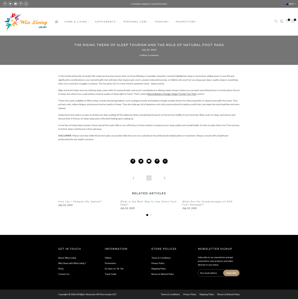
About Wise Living (67, 257)
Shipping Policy (158, 268)
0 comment (153, 55)
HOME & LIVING (76, 21)
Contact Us (63, 274)
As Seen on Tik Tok (114, 268)
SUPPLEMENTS (105, 21)
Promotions (110, 263)
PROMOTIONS (186, 21)
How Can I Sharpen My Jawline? (80, 201)
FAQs (61, 268)
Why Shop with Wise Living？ (72, 263)
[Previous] (61, 208)
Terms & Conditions (161, 257)
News (144, 55)
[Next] (237, 208)
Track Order (111, 274)
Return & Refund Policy (162, 274)
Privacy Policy (158, 263)
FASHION (161, 21)
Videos (108, 257)
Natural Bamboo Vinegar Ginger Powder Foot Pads (171, 94)
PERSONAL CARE (135, 21)
